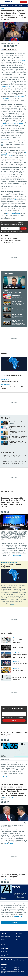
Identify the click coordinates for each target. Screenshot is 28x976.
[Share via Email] (16, 46)
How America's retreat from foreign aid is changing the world (18, 324)
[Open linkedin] (15, 960)
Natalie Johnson (5, 797)
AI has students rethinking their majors (17, 427)
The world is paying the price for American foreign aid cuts (18, 304)
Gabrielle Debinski (5, 43)
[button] (23, 2)
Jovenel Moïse (21, 60)
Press (17, 939)
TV (7, 5)
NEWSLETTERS (6, 948)
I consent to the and (12, 231)
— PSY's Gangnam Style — (13, 213)
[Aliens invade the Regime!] (6, 662)
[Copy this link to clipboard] (13, 46)
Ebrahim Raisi (4, 139)
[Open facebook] (18, 960)
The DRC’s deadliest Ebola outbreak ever (19, 678)
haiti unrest (15, 238)
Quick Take (5, 290)
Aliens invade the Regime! (20, 663)
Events (2, 942)
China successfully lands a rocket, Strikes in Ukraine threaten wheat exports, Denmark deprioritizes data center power (20, 657)
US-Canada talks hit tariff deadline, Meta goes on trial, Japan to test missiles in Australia (18, 437)
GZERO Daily (4, 951)
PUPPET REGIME (22, 5)
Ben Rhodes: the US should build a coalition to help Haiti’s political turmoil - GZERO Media (14, 457)
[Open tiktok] (24, 960)
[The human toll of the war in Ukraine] (7, 315)
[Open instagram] (21, 960)
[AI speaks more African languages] (14, 364)
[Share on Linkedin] (10, 46)
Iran (14, 109)
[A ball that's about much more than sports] (14, 750)
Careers (3, 944)
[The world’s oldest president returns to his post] (14, 892)
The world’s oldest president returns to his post (13, 875)
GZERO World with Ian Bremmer (17, 321)
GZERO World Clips (17, 301)
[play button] (14, 282)
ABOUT (3, 934)
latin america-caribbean (7, 242)
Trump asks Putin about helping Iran (19, 671)
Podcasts (16, 5)
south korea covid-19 (17, 240)
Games (14, 637)
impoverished (8, 155)
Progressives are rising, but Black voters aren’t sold (17, 432)
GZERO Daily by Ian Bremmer (5, 955)
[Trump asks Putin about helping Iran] (6, 670)
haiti (11, 238)
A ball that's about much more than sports (14, 733)
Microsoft (15, 562)
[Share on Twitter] (8, 46)
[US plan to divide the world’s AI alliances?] (7, 309)
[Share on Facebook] (5, 46)
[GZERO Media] (10, 2)
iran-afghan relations (6, 240)
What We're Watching (17, 652)
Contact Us (18, 936)
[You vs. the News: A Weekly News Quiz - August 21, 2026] (6, 640)
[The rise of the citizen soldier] (4, 422)
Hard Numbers (16, 675)
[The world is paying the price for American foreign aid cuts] (7, 303)
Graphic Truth (5, 379)
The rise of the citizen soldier (16, 421)
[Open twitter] (9, 960)
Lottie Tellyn (10, 508)
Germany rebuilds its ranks (9, 381)
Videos (11, 5)
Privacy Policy (12, 231)
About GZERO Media (18, 647)
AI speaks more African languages (11, 375)
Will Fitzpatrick (5, 736)
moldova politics (5, 238)
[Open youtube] (12, 960)
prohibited (13, 199)
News (2, 8)
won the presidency (6, 173)
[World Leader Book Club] (7, 296)
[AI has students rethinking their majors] (4, 427)
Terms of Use (19, 231)
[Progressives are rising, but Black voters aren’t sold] (4, 432)
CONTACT (19, 934)
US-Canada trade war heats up (12, 292)
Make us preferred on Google (9, 49)
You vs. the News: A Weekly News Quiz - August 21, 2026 (18, 641)
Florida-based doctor (6, 86)
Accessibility (16, 967)
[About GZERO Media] (6, 647)
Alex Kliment (12, 43)
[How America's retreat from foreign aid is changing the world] (7, 322)
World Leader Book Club (17, 297)
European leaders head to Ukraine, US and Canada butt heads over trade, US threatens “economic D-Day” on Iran (13, 502)
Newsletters (3, 5)
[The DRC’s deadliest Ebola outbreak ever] (6, 677)
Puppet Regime (16, 295)
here (12, 604)
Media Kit (3, 939)
